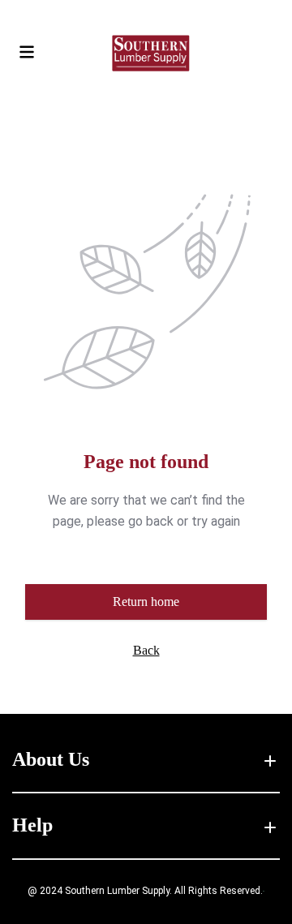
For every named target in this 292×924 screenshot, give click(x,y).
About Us (50, 759)
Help (32, 825)
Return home (146, 601)
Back (146, 650)
